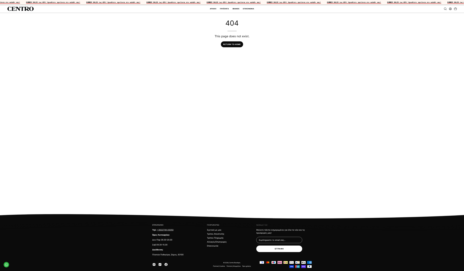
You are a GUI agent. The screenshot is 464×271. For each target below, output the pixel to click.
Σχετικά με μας (214, 230)
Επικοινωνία (212, 246)
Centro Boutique (234, 263)
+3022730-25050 (165, 230)
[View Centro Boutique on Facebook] (165, 264)
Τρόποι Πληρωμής (215, 238)
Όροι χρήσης (246, 266)
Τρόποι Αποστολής (215, 234)
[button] (445, 8)
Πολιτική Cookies (219, 266)
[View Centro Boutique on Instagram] (153, 264)
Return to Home (232, 44)
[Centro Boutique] (20, 9)
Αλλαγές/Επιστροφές (217, 242)
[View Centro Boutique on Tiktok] (159, 264)
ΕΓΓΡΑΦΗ (279, 249)
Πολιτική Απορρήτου (234, 266)
